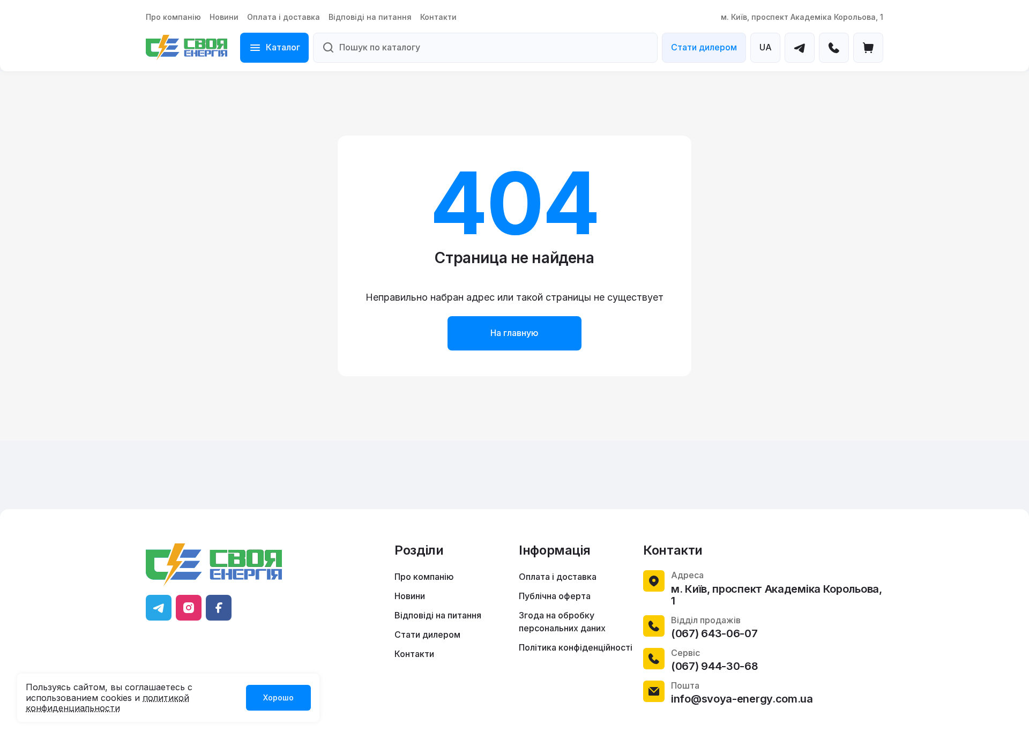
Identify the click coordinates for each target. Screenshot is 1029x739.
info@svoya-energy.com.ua (742, 699)
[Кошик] (868, 48)
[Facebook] (219, 608)
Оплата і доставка (283, 17)
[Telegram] (800, 48)
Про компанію (173, 17)
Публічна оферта (555, 596)
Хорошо (278, 697)
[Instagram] (189, 608)
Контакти (438, 17)
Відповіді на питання (370, 17)
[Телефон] (834, 48)
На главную (514, 332)
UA (765, 47)
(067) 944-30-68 (714, 666)
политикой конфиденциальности (107, 702)
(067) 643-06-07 (714, 633)
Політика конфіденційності (575, 647)
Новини (224, 17)
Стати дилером (704, 47)
